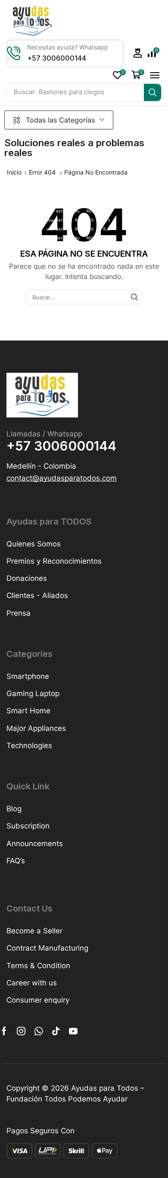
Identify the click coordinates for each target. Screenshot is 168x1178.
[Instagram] (21, 1031)
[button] (137, 53)
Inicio (14, 172)
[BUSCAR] (134, 297)
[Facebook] (4, 1031)
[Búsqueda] (152, 92)
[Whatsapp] (38, 1031)
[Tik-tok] (56, 1031)
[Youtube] (73, 1031)
